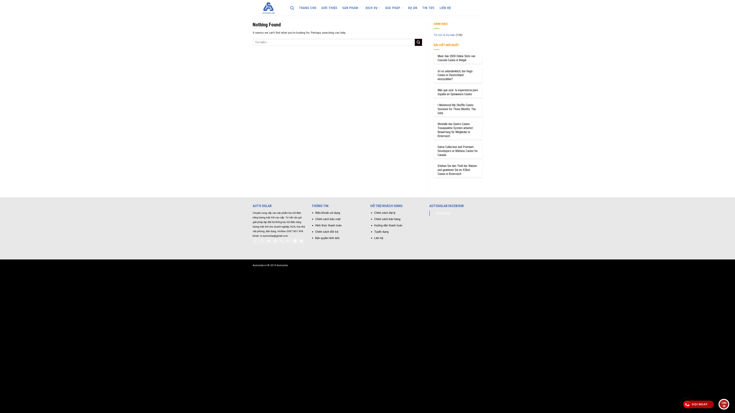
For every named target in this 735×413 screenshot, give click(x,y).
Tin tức (428, 8)
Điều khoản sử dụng (327, 213)
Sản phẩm (350, 8)
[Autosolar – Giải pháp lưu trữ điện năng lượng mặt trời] (268, 8)
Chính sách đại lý (384, 213)
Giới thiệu (329, 8)
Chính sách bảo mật (328, 219)
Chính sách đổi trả (326, 231)
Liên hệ (445, 8)
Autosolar (443, 213)
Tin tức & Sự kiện (444, 35)
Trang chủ (307, 8)
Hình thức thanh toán (328, 225)
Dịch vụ (371, 8)
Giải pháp (392, 8)
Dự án (412, 8)
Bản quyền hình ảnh (327, 238)
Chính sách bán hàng (387, 219)
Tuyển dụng (381, 231)
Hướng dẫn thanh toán (388, 225)
